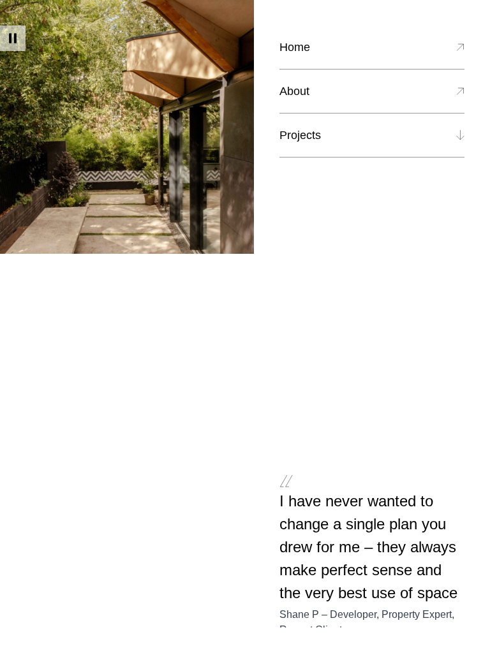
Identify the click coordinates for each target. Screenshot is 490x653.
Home (294, 47)
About (294, 91)
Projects (300, 135)
